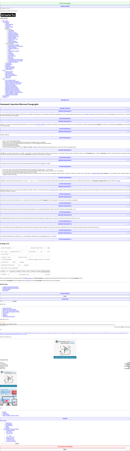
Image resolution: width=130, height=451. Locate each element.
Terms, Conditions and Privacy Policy (11, 415)
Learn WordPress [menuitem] (9, 425)
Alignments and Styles (13, 35)
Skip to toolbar (3, 420)
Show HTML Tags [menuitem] (10, 437)
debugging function (96, 173)
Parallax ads (8, 77)
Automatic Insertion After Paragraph (10, 286)
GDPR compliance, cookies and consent (14, 92)
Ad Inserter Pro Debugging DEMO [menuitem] (11, 429)
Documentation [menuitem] (8, 424)
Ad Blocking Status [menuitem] (10, 439)
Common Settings (9, 26)
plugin (1, 334)
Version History (6, 95)
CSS (66, 333)
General (118, 180)
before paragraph (35, 333)
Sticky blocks (8, 76)
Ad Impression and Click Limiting (15, 60)
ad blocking (2, 333)
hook (102, 333)
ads (9, 333)
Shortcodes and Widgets (13, 34)
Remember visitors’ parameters (12, 88)
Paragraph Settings (12, 37)
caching (49, 333)
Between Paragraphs (9, 74)
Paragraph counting (40, 124)
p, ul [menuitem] (10, 435)
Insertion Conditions (12, 41)
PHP (123, 333)
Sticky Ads (10, 57)
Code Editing (11, 30)
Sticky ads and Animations (11, 75)
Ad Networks (8, 63)
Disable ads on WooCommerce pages (13, 82)
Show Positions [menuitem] (9, 433)
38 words (127, 177)
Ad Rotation (10, 53)
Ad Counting (11, 54)
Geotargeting (11, 58)
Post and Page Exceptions (13, 51)
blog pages (53, 189)
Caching (10, 52)
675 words (127, 108)
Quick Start (7, 25)
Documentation (6, 21)
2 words (128, 131)
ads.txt (9, 49)
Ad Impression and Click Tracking (15, 59)
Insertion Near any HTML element (15, 46)
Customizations (8, 64)
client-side (55, 333)
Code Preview (11, 31)
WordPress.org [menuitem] (8, 423)
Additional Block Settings (13, 44)
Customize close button (10, 84)
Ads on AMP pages (12, 47)
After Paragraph (8, 72)
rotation (4, 334)
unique (20, 334)
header (100, 333)
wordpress (25, 334)
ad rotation (7, 333)
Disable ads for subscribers (11, 86)
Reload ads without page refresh (12, 89)
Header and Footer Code (13, 36)
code (61, 333)
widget (22, 334)
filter (91, 333)
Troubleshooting (8, 69)
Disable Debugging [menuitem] (10, 430)
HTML (106, 333)
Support (4, 411)
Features (7, 23)
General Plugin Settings (13, 42)
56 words (127, 186)
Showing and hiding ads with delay (13, 91)
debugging (74, 333)
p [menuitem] (9, 434)
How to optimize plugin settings (12, 81)
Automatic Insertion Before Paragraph (11, 288)
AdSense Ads (11, 40)
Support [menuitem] (7, 426)
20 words (127, 160)
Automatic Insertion (12, 32)
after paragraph (16, 333)
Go (122, 326)
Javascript (117, 333)
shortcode (14, 334)
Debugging (7, 65)
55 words (127, 121)
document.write (87, 333)
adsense (12, 333)
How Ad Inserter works (10, 80)
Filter (87, 114)
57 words (127, 150)
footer (93, 333)
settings (11, 334)
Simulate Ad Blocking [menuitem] (11, 441)
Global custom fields (9, 68)
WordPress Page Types (13, 38)
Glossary (7, 27)
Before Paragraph (9, 71)
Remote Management (10, 66)
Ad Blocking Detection (13, 61)
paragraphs (120, 333)
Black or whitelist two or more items (13, 83)
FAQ (4, 78)
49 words (127, 111)
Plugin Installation (9, 24)
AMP (20, 333)
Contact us (5, 97)
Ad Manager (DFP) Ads (13, 48)
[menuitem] (66, 443)
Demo (4, 70)
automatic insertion (28, 278)
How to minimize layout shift (11, 93)
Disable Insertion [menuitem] (10, 438)
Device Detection (12, 55)
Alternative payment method (11, 94)
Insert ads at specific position (11, 87)
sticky (17, 334)
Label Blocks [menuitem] (9, 431)
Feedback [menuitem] (7, 427)
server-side (7, 334)
